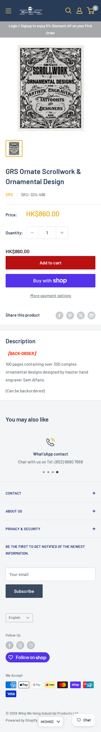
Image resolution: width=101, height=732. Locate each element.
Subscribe (24, 591)
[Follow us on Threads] (20, 645)
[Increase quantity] (62, 233)
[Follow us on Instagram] (31, 645)
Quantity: (14, 232)
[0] (90, 10)
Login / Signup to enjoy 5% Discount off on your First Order (50, 29)
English (14, 617)
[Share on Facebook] (59, 315)
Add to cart (50, 262)
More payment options (50, 295)
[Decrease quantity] (32, 233)
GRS (9, 194)
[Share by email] (91, 315)
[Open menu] (8, 11)
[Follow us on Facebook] (9, 645)
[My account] (79, 11)
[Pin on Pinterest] (70, 315)
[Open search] (68, 11)
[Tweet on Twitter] (81, 315)
